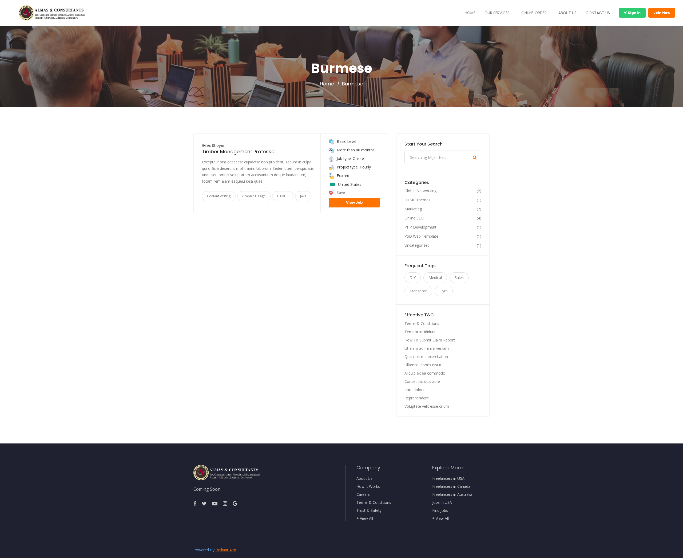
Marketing (413, 209)
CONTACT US (598, 12)
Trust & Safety (369, 510)
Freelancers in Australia (452, 494)
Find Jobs (440, 510)
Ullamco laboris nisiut (422, 364)
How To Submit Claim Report (429, 340)
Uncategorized (417, 245)
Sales (459, 277)
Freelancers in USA (448, 478)
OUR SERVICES (497, 12)
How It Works (368, 486)
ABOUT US (567, 12)
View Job (354, 202)
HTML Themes (417, 200)
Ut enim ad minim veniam (426, 348)
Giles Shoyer (213, 145)
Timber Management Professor (239, 151)
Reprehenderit (416, 397)
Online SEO (414, 218)
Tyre (444, 290)
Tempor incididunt (420, 331)
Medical (435, 277)
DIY (413, 277)
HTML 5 (282, 196)
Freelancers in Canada (451, 486)
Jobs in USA (442, 502)
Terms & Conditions (421, 323)
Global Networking (420, 191)
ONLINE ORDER (534, 12)
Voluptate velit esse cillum (426, 406)
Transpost (418, 290)
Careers (363, 494)
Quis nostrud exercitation (426, 356)
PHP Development (420, 227)
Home (327, 83)
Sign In (634, 12)
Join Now (661, 12)
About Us (364, 478)
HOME (470, 12)
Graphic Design (253, 196)
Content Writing (219, 196)
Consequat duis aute (422, 381)
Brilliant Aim (226, 549)
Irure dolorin (415, 389)
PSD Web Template (421, 236)
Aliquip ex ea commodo (424, 373)
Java (303, 196)
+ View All (364, 518)
